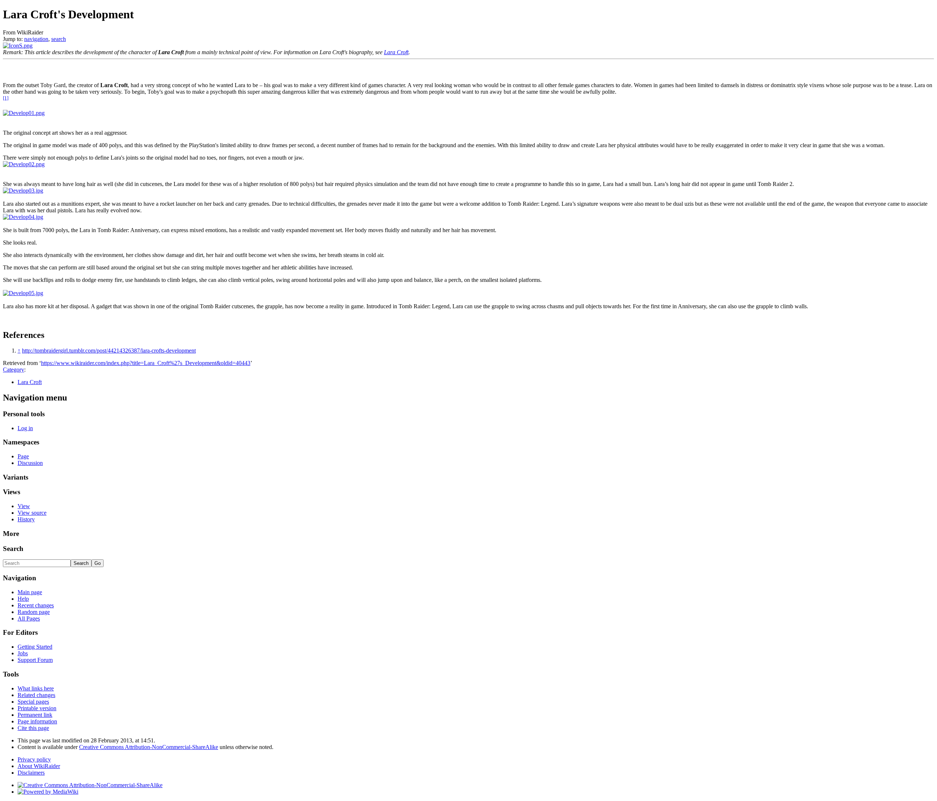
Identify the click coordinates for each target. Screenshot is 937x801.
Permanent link (35, 715)
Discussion (30, 463)
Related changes (36, 695)
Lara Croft (396, 52)
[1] (5, 98)
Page (23, 456)
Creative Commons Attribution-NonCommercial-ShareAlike (148, 747)
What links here (36, 688)
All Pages (29, 618)
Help (23, 599)
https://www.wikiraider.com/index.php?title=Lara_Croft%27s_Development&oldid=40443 (145, 363)
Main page (30, 592)
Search (13, 548)
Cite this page (33, 728)
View (24, 506)
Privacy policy (34, 759)
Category (13, 369)
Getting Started (35, 647)
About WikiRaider (39, 766)
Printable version (37, 708)
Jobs (23, 653)
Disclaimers (31, 773)
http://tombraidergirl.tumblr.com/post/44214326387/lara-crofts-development (109, 350)
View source (32, 513)
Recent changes (36, 605)
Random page (34, 612)
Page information (37, 721)
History (26, 519)
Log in (25, 428)
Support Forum (35, 660)
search (58, 39)
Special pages (33, 701)
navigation (36, 39)
